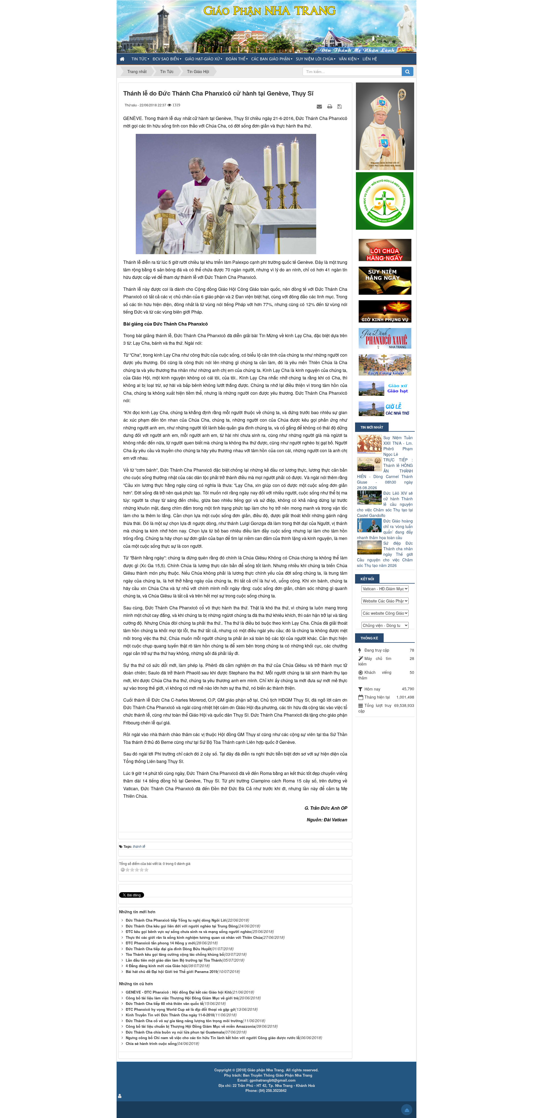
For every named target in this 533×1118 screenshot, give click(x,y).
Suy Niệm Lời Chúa (314, 58)
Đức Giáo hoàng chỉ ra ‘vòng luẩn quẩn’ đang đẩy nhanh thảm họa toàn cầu (385, 529)
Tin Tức (139, 58)
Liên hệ (370, 58)
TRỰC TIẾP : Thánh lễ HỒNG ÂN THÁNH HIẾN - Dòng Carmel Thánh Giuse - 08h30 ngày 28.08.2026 (385, 473)
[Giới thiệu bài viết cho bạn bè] (320, 106)
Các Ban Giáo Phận (270, 58)
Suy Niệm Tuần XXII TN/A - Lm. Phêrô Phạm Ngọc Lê (398, 446)
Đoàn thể (235, 58)
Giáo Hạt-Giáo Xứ (202, 58)
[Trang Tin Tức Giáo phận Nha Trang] (266, 26)
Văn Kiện (348, 58)
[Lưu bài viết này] (340, 106)
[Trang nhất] (123, 58)
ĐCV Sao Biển (166, 58)
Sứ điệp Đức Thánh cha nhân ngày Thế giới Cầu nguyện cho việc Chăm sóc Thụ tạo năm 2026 (385, 554)
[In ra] (330, 106)
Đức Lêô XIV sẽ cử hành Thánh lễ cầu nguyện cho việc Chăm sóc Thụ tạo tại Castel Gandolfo (385, 504)
